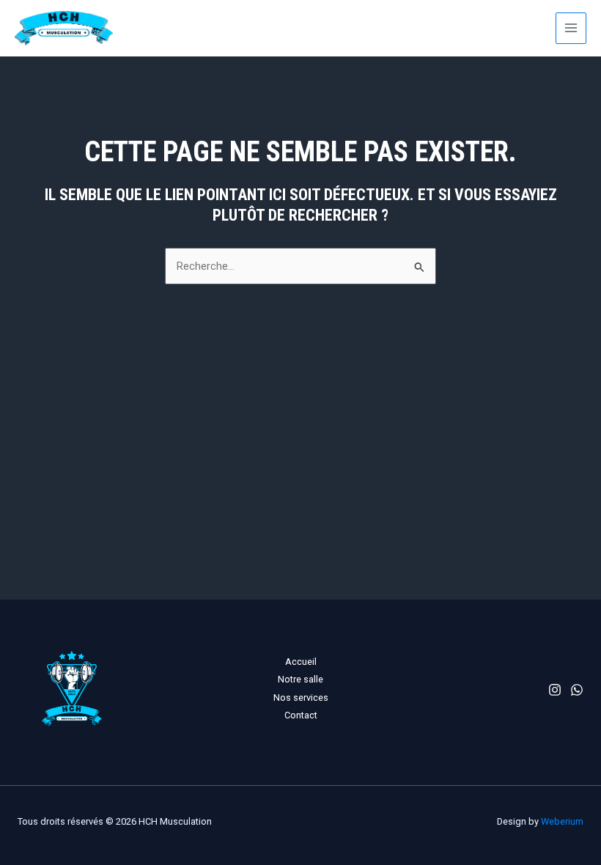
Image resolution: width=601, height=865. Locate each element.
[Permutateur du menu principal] (571, 27)
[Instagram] (554, 689)
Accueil (301, 661)
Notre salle (300, 679)
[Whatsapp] (576, 689)
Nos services (300, 697)
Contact (300, 715)
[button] (483, 28)
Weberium (562, 821)
